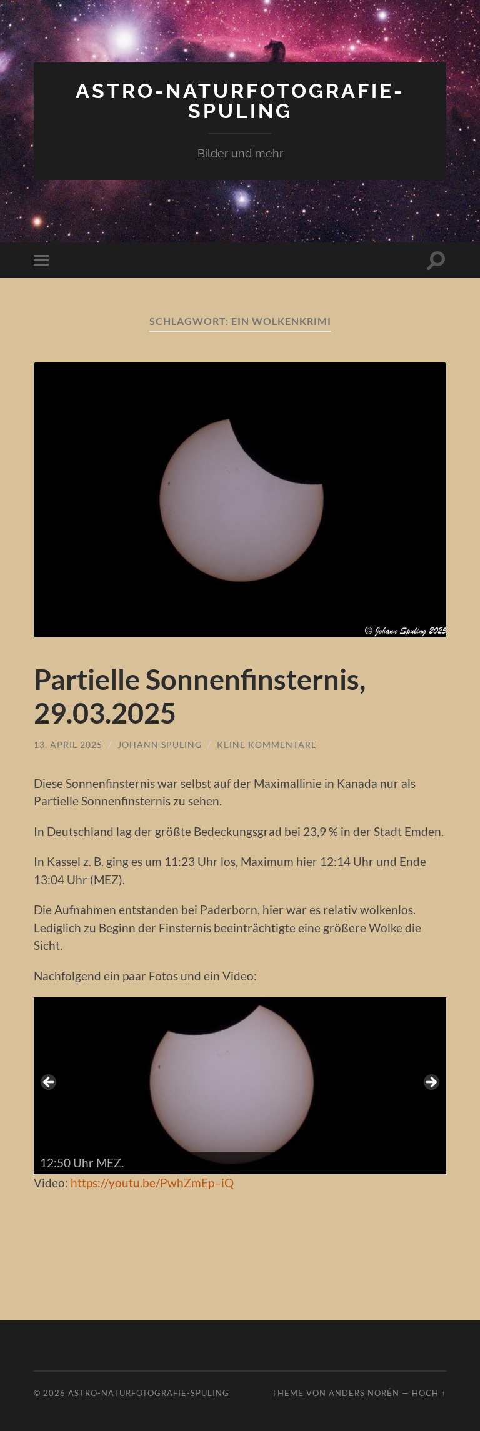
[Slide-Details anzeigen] (240, 1085)
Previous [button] (49, 1083)
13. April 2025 (68, 744)
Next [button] (430, 1083)
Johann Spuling (160, 744)
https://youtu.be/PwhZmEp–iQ (152, 1182)
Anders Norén (364, 1393)
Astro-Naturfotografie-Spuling (240, 100)
